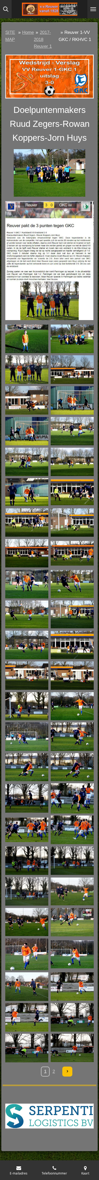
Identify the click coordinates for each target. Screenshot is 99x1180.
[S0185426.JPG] (72, 614)
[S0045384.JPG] (27, 369)
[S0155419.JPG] (72, 553)
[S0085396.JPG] (72, 400)
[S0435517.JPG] (72, 986)
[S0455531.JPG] (72, 1017)
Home (28, 32)
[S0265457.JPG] (72, 706)
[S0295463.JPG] (27, 798)
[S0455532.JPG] (27, 1048)
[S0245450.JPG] (27, 706)
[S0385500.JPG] (27, 954)
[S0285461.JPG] (72, 767)
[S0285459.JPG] (72, 736)
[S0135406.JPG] (27, 522)
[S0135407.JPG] (72, 492)
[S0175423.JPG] (72, 584)
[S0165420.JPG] (27, 584)
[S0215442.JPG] (72, 645)
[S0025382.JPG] (27, 338)
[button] (89, 154)
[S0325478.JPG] (27, 922)
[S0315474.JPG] (27, 891)
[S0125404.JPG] (27, 492)
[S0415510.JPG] (27, 986)
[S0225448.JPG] (72, 675)
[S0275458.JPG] (27, 736)
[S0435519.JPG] (27, 1017)
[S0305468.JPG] (72, 829)
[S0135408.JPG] (72, 522)
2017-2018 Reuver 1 (43, 39)
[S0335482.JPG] (72, 922)
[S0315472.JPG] (72, 860)
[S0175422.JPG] (27, 614)
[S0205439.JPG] (27, 645)
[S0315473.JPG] (27, 860)
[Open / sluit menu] (93, 9)
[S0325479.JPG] (72, 891)
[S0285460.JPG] (27, 767)
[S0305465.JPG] (72, 798)
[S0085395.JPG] (27, 431)
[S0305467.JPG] (27, 829)
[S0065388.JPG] (72, 369)
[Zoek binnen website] (6, 9)
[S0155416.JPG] (27, 553)
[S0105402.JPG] (72, 461)
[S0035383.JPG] (72, 338)
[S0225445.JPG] (27, 675)
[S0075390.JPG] (27, 400)
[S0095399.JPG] (72, 431)
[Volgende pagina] (67, 1072)
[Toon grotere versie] (49, 77)
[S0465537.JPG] (72, 1048)
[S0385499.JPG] (72, 954)
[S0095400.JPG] (27, 461)
